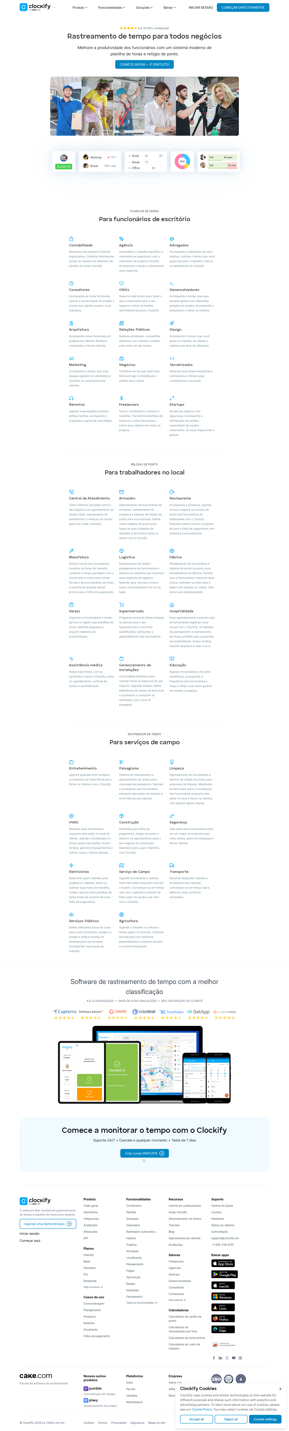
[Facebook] (213, 1358)
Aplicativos (91, 1212)
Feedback (217, 1218)
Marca (173, 1395)
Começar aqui (30, 1241)
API (86, 1238)
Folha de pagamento (97, 1336)
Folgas (130, 1270)
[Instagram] (240, 1358)
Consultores (176, 1287)
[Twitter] (227, 1358)
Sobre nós (175, 1382)
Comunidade (219, 1231)
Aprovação (133, 1277)
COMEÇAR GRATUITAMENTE (243, 7)
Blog (171, 1231)
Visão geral (91, 1205)
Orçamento (91, 1329)
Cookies (89, 1422)
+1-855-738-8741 (222, 1244)
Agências (175, 1268)
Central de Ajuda (222, 1205)
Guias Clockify (178, 1212)
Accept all (196, 1419)
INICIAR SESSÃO (201, 7)
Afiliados (174, 1389)
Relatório (89, 1323)
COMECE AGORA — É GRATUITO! (144, 64)
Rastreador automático (141, 1231)
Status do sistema (222, 1225)
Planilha (131, 1212)
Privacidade (118, 1422)
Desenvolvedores (180, 1281)
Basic (87, 1261)
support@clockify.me (225, 1238)
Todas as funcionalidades (140, 1302)
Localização (134, 1257)
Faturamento (134, 1296)
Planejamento (92, 1310)
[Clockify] (35, 1206)
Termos (102, 1422)
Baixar (168, 7)
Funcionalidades (110, 7)
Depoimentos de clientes (184, 1238)
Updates (131, 1395)
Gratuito (89, 1255)
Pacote (130, 1389)
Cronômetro (133, 1205)
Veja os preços (92, 1286)
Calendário (133, 1225)
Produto (78, 7)
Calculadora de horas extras (187, 1337)
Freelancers (176, 1261)
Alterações (90, 1231)
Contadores (176, 1294)
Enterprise (90, 1281)
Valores (131, 1238)
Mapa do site (156, 1422)
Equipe (130, 1283)
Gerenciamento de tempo (185, 1218)
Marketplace (134, 1402)
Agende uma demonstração (44, 1224)
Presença (90, 1316)
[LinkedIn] (220, 1358)
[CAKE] (36, 1379)
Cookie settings (265, 1419)
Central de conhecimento (185, 1205)
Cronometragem (94, 1303)
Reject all (231, 1419)
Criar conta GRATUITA (141, 1153)
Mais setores (176, 1299)
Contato (216, 1212)
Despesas (132, 1290)
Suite (129, 1382)
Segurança (137, 1422)
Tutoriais (174, 1225)
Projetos (131, 1244)
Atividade (132, 1251)
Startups (174, 1274)
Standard (90, 1268)
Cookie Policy (202, 1409)
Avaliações (90, 1225)
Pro (86, 1274)
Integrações (91, 1218)
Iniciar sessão (30, 1233)
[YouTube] (233, 1358)
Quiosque (132, 1218)
